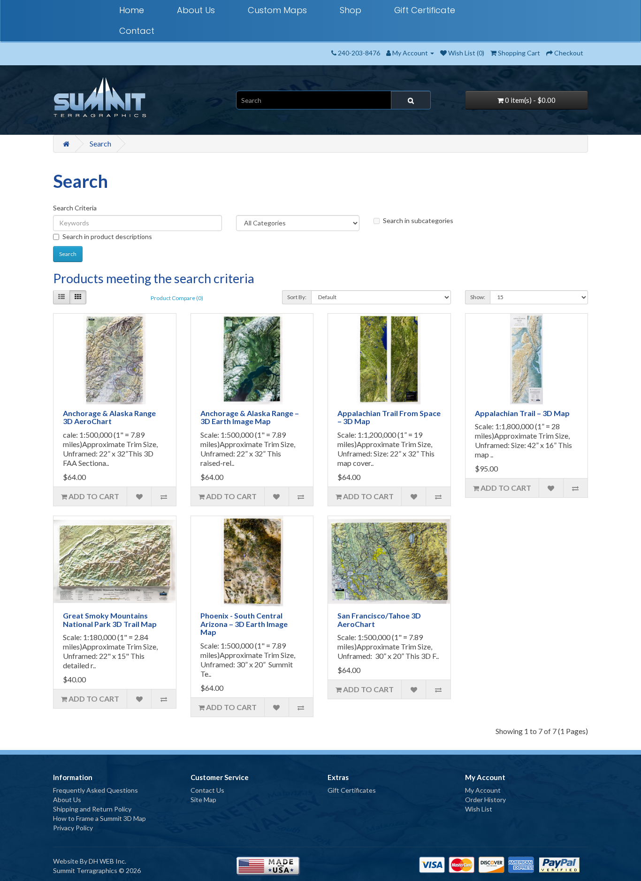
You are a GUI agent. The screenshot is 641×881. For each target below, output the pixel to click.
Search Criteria (75, 208)
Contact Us (207, 790)
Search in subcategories (418, 220)
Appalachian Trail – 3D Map (522, 413)
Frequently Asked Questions (95, 790)
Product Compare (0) (177, 297)
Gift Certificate (424, 10)
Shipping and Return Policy (92, 809)
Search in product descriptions (107, 236)
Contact (136, 31)
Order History (485, 800)
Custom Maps (277, 10)
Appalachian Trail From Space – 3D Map (389, 417)
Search (100, 143)
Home (131, 10)
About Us (196, 10)
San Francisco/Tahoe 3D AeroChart (379, 619)
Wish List (478, 809)
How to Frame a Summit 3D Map (99, 818)
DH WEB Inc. (107, 861)
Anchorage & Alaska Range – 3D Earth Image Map (249, 417)
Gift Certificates (352, 790)
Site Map (203, 800)
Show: (477, 297)
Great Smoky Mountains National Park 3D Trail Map (110, 619)
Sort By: (296, 297)
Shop (350, 10)
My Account (483, 790)
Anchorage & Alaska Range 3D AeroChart (109, 417)
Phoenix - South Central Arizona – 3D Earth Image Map (244, 623)
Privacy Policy (73, 828)
